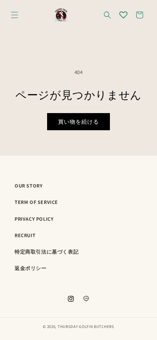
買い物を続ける (78, 121)
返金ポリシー (31, 268)
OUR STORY (28, 185)
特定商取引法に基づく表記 (46, 251)
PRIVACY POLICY (34, 219)
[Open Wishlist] (123, 15)
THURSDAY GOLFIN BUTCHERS (86, 326)
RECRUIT (25, 235)
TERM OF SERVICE (36, 202)
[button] (15, 15)
